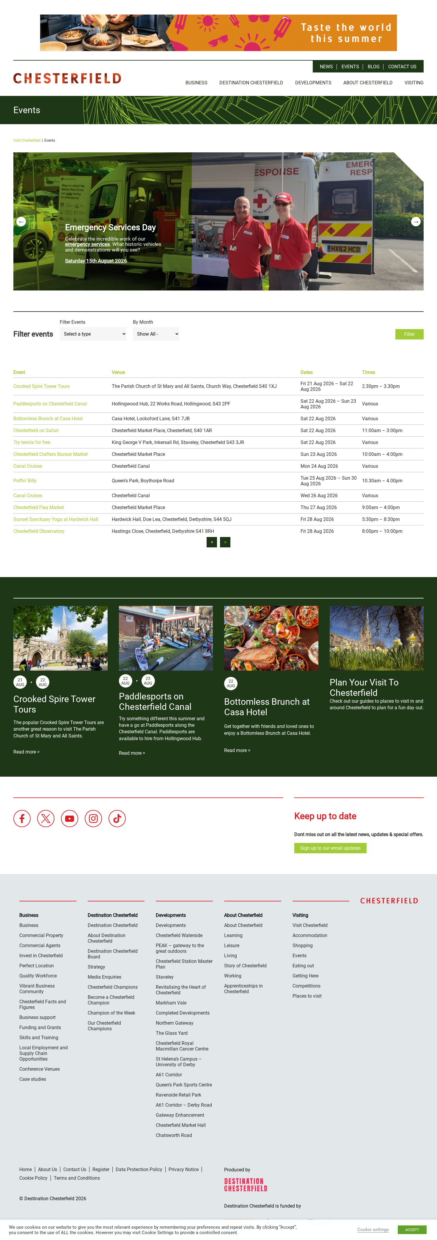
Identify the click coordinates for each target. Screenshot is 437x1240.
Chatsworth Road (174, 1135)
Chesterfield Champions (113, 987)
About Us (47, 1169)
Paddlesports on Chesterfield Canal (50, 404)
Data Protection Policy (139, 1169)
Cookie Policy (33, 1178)
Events (350, 66)
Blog (374, 66)
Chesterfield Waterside (179, 935)
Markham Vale (171, 1003)
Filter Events (72, 322)
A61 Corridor (169, 1075)
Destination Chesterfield (67, 78)
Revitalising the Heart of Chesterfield (181, 990)
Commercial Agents (39, 945)
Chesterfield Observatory (39, 531)
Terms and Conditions (77, 1178)
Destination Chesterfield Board (113, 954)
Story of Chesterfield (245, 966)
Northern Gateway (175, 1023)
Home (25, 1169)
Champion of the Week (111, 1013)
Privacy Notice (184, 1169)
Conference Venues (39, 1069)
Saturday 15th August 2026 (96, 261)
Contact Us (402, 66)
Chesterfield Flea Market (38, 507)
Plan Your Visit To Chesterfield (364, 687)
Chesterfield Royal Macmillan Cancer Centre (182, 1046)
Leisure (231, 945)
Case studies (32, 1079)
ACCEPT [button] (412, 1230)
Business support (37, 1017)
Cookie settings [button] (373, 1229)
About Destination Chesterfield (106, 938)
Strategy (96, 967)
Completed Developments (183, 1013)
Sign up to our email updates (330, 848)
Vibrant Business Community (37, 988)
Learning (233, 935)
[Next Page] (225, 542)
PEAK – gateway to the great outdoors (180, 948)
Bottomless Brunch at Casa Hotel (48, 418)
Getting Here (305, 976)
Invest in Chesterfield (41, 955)
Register (100, 1169)
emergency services (87, 244)
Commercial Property (41, 935)
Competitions (306, 986)
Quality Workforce (38, 976)
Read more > (26, 752)
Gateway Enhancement (180, 1115)
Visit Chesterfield (26, 140)
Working (232, 976)
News (326, 66)
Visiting (414, 83)
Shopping (303, 945)
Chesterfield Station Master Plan (184, 964)
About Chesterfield (368, 83)
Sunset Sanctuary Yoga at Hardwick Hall (55, 519)
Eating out (303, 966)
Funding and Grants (40, 1027)
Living (230, 955)
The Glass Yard (172, 1033)
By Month (143, 322)
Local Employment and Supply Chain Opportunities (43, 1053)
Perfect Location (36, 966)
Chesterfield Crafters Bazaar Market (50, 454)
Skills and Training (38, 1037)
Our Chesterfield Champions (104, 1026)
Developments (313, 83)
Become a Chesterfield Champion (111, 1000)
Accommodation (310, 935)
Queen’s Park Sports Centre (184, 1085)
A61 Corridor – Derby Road (184, 1105)
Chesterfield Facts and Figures (42, 1004)
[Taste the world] (218, 33)
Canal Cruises (27, 466)
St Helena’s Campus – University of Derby (179, 1061)
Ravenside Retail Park (178, 1095)
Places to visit (307, 996)
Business (197, 83)
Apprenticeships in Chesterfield (243, 988)
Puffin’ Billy (25, 481)
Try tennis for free (31, 442)
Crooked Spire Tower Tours (41, 386)
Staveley (165, 977)
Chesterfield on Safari (36, 430)
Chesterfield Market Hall (181, 1125)
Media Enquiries (104, 977)
